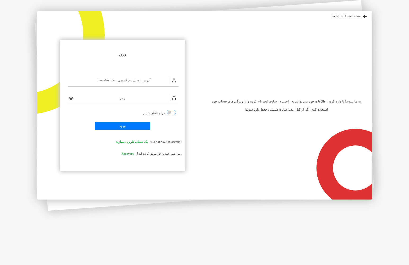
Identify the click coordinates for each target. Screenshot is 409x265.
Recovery (127, 153)
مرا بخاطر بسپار (154, 113)
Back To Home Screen (346, 16)
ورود (122, 126)
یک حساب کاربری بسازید (132, 142)
